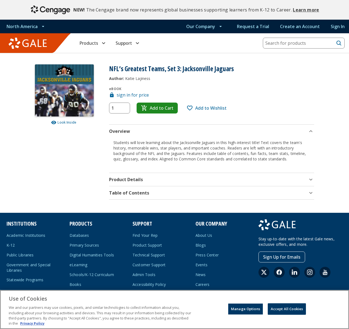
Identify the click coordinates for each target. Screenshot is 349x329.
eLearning (78, 264)
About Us (203, 235)
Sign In (338, 26)
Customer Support (149, 264)
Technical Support (149, 255)
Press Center (207, 255)
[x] (263, 272)
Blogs (200, 245)
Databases (79, 235)
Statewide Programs (25, 279)
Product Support (147, 245)
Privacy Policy (32, 323)
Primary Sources (84, 245)
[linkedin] (294, 272)
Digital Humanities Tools (92, 255)
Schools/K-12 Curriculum (92, 274)
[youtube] (325, 272)
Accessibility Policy (149, 284)
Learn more (306, 10)
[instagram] (309, 272)
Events (201, 264)
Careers (202, 284)
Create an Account (300, 26)
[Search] (339, 43)
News (200, 274)
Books (75, 284)
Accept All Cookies (287, 308)
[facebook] (279, 272)
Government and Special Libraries (29, 267)
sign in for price (133, 95)
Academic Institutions (26, 235)
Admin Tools (144, 274)
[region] (174, 309)
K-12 (11, 245)
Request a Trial (253, 26)
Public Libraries (20, 255)
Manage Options (245, 308)
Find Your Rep (145, 235)
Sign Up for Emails (281, 257)
